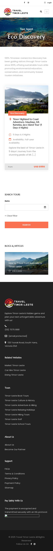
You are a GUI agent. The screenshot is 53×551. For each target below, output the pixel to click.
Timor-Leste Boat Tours (17, 395)
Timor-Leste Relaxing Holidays (20, 409)
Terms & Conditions (15, 473)
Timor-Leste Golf (13, 419)
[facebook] (24, 3)
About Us (9, 444)
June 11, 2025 (17, 271)
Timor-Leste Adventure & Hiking (21, 405)
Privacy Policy (11, 478)
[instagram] (28, 3)
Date (7, 201)
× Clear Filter (11, 215)
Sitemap (9, 487)
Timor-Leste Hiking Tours (17, 414)
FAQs (7, 468)
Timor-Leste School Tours (18, 424)
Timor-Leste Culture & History (20, 400)
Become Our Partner (15, 449)
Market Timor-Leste (15, 365)
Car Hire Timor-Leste (15, 370)
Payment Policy (12, 483)
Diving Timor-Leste (14, 374)
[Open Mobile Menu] (47, 11)
